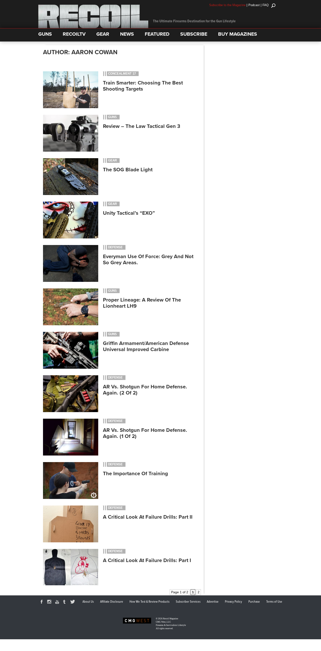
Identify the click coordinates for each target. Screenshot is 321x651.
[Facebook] (42, 602)
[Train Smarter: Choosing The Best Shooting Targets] (70, 107)
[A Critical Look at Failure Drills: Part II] (70, 541)
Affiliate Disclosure (111, 602)
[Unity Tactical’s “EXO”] (70, 237)
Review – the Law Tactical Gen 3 (141, 126)
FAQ (265, 5)
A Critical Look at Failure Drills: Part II (147, 517)
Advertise (213, 602)
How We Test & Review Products (149, 602)
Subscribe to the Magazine (227, 5)
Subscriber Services (188, 602)
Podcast (254, 5)
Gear (112, 160)
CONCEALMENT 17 (122, 73)
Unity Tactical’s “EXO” (129, 213)
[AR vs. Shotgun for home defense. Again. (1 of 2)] (70, 454)
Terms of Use (274, 602)
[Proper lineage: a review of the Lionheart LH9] (70, 324)
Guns (112, 117)
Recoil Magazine (170, 618)
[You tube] (58, 602)
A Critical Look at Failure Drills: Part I (147, 560)
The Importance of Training (135, 474)
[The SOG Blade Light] (70, 194)
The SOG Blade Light (128, 170)
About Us (88, 602)
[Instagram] (50, 602)
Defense (115, 247)
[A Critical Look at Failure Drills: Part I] (70, 584)
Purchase (254, 602)
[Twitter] (73, 602)
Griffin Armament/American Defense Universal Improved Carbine (146, 346)
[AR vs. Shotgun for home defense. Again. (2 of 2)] (70, 411)
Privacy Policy (233, 602)
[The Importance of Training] (70, 498)
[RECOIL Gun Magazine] (93, 27)
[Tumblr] (65, 602)
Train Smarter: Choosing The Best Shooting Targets (143, 86)
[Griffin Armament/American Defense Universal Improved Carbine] (70, 367)
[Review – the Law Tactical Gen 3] (70, 150)
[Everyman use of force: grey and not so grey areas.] (70, 281)
